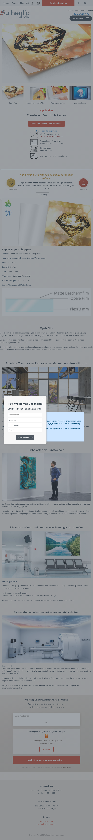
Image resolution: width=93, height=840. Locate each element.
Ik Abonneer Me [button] (25, 437)
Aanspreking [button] (14, 415)
